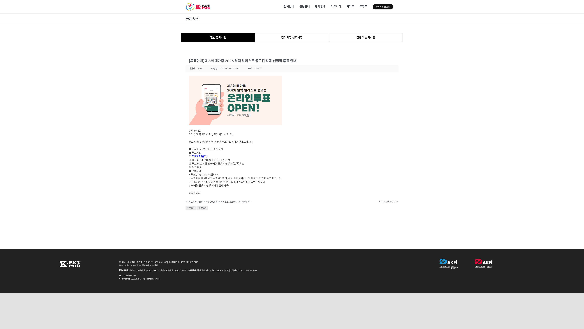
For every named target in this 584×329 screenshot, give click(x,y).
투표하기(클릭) (199, 156)
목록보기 (191, 208)
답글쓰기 (203, 208)
